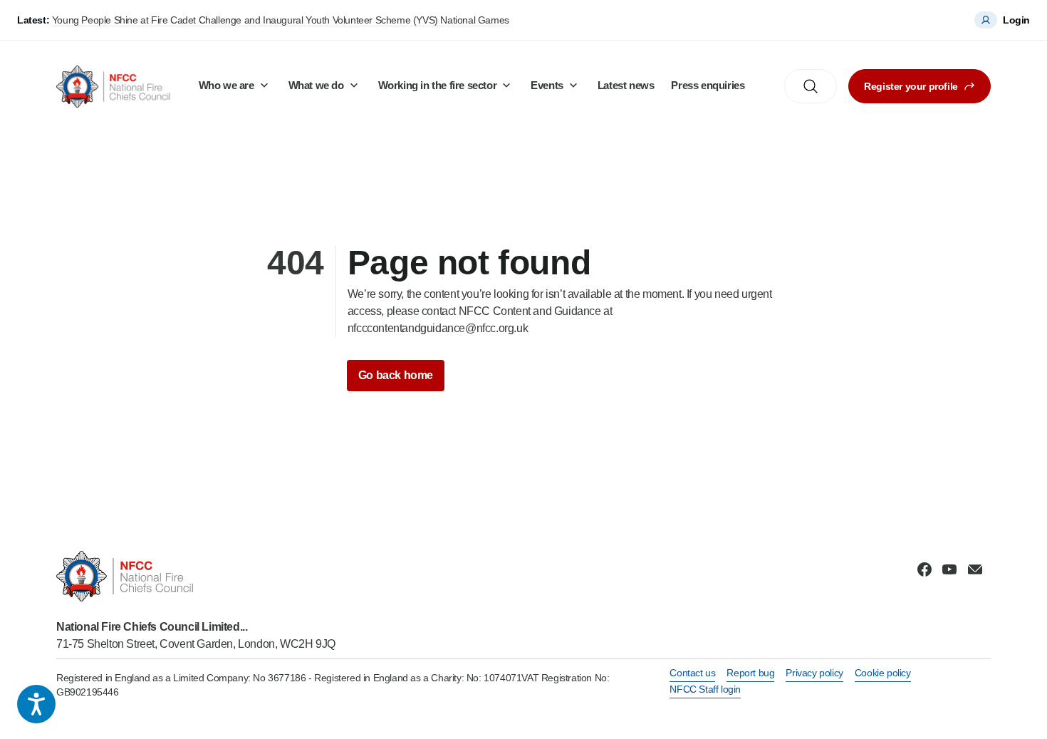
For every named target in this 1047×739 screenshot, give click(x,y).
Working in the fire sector (437, 85)
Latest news (626, 85)
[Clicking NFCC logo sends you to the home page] (195, 576)
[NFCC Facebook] (924, 569)
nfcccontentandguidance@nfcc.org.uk (438, 328)
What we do (316, 85)
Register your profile (911, 86)
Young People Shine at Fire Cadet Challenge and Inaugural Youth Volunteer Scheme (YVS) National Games (280, 20)
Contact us (692, 672)
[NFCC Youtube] (949, 569)
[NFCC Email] (975, 569)
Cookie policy (883, 672)
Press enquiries (707, 85)
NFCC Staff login (705, 689)
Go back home (395, 375)
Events (547, 85)
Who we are (226, 85)
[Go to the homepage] (113, 87)
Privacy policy (814, 672)
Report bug (750, 672)
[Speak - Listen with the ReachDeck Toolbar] (36, 704)
